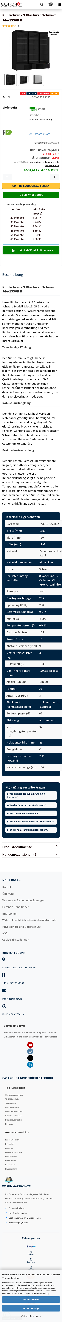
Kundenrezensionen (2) (19, 854)
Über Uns (8, 894)
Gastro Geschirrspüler (14, 1116)
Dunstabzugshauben (13, 1120)
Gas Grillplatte (11, 1156)
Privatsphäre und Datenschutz (21, 927)
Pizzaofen (9, 1124)
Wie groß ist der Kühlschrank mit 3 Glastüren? (26, 795)
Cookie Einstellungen (15, 939)
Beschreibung (12, 274)
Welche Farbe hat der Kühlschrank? (27, 805)
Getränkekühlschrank (14, 1095)
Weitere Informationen (31, 1316)
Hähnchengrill (11, 1169)
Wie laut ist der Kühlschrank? (24, 813)
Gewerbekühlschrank (14, 1111)
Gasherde (9, 1148)
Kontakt (7, 887)
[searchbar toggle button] (41, 4)
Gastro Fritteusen (12, 1108)
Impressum (9, 913)
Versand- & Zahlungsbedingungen (23, 900)
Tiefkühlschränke (12, 1099)
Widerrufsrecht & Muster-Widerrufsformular (29, 920)
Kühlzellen (9, 1144)
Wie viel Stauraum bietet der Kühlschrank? (31, 821)
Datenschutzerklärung (40, 1293)
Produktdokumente (17, 847)
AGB (5, 933)
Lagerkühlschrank (12, 1140)
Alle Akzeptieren (31, 1299)
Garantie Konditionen (15, 907)
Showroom (31, 1032)
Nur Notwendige (31, 1308)
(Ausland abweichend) (40, 119)
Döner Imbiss (10, 1161)
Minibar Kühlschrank (13, 1152)
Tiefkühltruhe (10, 1103)
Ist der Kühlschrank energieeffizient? (28, 829)
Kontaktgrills (10, 1165)
